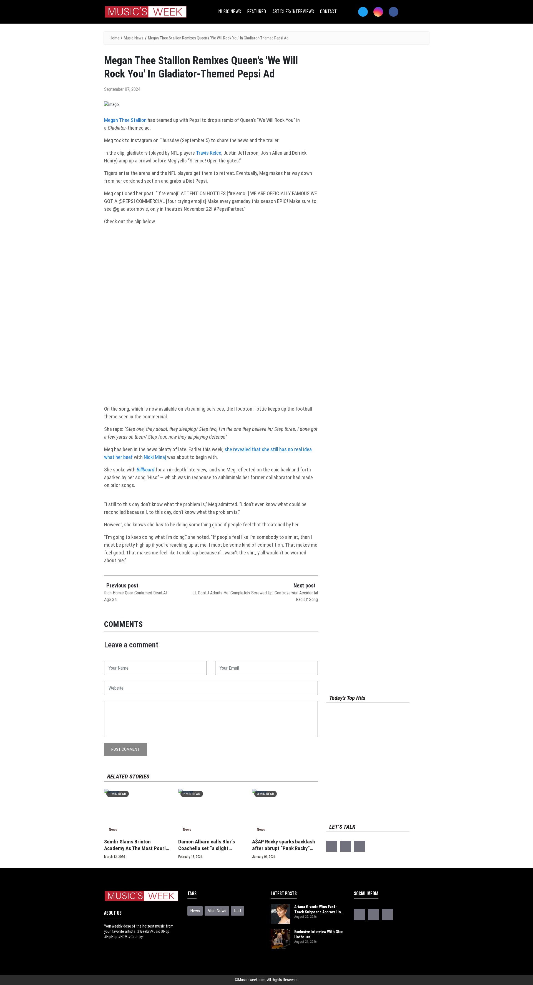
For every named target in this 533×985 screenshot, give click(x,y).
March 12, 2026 (114, 857)
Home (114, 38)
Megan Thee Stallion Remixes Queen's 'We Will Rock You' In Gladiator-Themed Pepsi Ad (218, 38)
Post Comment (125, 749)
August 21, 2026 (305, 942)
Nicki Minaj (155, 457)
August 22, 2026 (305, 917)
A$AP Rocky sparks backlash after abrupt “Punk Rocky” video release (283, 845)
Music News (134, 38)
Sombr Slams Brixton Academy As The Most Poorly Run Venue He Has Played (136, 845)
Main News (216, 910)
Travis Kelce (208, 153)
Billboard (145, 469)
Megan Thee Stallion (125, 120)
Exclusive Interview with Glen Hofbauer (318, 934)
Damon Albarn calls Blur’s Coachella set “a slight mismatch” (206, 845)
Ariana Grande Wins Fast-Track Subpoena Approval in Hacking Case (317, 909)
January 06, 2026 (263, 857)
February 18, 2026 (190, 857)
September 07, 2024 (122, 89)
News (113, 829)
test (237, 910)
